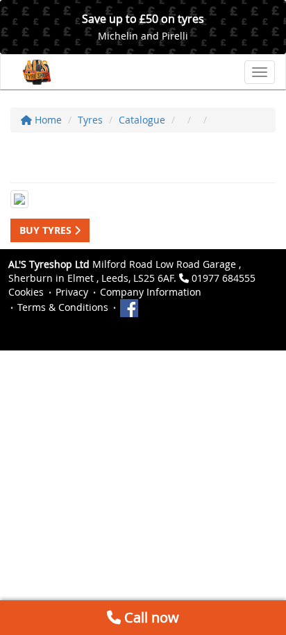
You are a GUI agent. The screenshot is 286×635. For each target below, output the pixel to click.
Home (47, 119)
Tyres (90, 119)
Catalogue (142, 119)
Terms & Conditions (62, 307)
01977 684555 (223, 278)
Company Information (150, 291)
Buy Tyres (46, 230)
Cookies (26, 291)
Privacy (72, 291)
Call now (150, 617)
